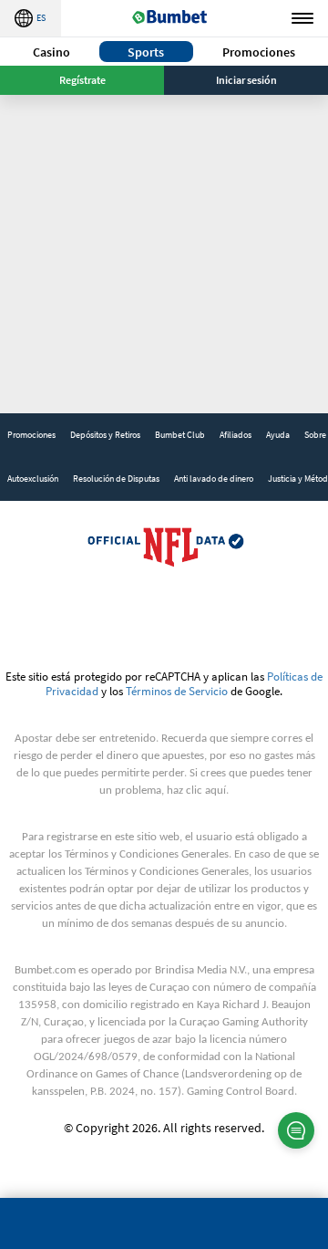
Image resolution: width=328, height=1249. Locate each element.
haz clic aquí (196, 790)
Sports (146, 52)
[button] (51, 51)
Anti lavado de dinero (213, 478)
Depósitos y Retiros (105, 435)
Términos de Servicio (177, 690)
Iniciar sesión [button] (246, 80)
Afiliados (235, 435)
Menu (302, 18)
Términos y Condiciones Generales (147, 854)
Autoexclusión (32, 478)
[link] (31, 435)
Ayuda (278, 435)
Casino (51, 52)
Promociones (258, 52)
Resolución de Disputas (116, 478)
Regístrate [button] (82, 80)
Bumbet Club (180, 435)
